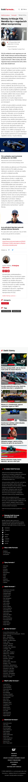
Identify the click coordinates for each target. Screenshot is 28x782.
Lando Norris (6, 596)
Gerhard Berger (7, 726)
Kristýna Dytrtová (12, 46)
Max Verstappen (7, 598)
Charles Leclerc (7, 595)
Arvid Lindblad (7, 606)
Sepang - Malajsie (7, 676)
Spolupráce (6, 554)
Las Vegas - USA (7, 648)
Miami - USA (6, 655)
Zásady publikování (14, 760)
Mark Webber (6, 731)
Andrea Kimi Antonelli (8, 590)
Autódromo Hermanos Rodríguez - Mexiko (14, 633)
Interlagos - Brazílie (8, 643)
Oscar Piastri (6, 599)
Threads (7, 534)
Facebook (7, 527)
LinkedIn (7, 538)
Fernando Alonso (7, 619)
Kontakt (14, 755)
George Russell (7, 593)
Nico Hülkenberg (7, 618)
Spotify (6, 543)
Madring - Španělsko (8, 671)
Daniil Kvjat (6, 736)
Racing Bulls (6, 572)
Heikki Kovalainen (8, 738)
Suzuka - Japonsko (8, 645)
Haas (4, 575)
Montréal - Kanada (8, 658)
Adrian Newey (6, 311)
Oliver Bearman (7, 609)
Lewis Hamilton (7, 591)
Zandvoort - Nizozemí (8, 670)
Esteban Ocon (6, 616)
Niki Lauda (6, 690)
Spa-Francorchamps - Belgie (10, 666)
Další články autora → (9, 296)
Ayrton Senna (6, 700)
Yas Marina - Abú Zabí (8, 668)
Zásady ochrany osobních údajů (14, 758)
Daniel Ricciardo (7, 723)
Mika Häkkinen (7, 713)
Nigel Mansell (6, 715)
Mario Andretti (6, 697)
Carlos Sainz (6, 613)
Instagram (7, 530)
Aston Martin (6, 580)
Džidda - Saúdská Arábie (9, 640)
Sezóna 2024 (16, 311)
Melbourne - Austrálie (8, 653)
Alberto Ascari (6, 707)
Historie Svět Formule (14, 766)
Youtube (7, 541)
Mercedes (5, 566)
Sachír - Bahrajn (7, 635)
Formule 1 (14, 15)
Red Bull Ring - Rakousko (9, 661)
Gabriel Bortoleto (7, 611)
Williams (5, 579)
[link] (19, 9)
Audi (4, 577)
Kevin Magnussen (7, 742)
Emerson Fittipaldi (8, 694)
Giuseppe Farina (7, 704)
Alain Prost (6, 699)
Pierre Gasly (6, 604)
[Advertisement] (14, 3)
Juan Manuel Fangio (8, 695)
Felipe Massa (6, 733)
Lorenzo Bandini (7, 739)
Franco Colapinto (7, 608)
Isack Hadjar (6, 601)
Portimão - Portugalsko (9, 673)
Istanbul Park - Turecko (9, 675)
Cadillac (5, 582)
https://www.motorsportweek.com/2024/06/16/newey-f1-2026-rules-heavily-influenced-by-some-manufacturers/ (13, 243)
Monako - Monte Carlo (8, 656)
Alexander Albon (7, 614)
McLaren (5, 569)
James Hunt (6, 705)
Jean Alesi (5, 724)
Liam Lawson (6, 603)
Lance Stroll (6, 621)
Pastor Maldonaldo (8, 734)
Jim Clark (5, 710)
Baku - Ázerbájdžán (8, 637)
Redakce (5, 551)
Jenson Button (7, 709)
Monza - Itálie (6, 660)
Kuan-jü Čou (6, 741)
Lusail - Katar (6, 650)
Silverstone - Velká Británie (10, 665)
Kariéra (14, 764)
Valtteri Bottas (6, 623)
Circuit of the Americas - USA (10, 632)
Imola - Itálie (6, 642)
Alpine (5, 574)
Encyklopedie (6, 552)
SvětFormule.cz (5, 15)
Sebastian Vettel (7, 702)
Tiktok (6, 536)
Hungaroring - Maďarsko (9, 647)
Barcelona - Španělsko (9, 638)
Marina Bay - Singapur (9, 652)
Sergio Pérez (6, 624)
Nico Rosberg (6, 692)
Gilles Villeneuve (7, 729)
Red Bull (5, 570)
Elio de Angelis (7, 728)
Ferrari (5, 567)
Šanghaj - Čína (7, 663)
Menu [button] (25, 9)
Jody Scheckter (7, 712)
